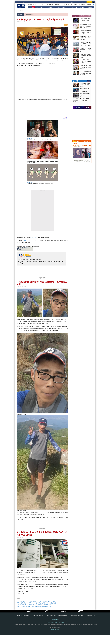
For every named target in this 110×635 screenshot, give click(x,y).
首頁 (30, 7)
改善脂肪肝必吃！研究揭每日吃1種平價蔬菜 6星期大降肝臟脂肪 (85, 26)
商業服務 (57, 4)
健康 (76, 7)
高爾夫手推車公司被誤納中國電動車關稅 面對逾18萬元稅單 (85, 38)
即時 (33, 7)
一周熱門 (82, 16)
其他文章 (20, 14)
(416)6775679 (33, 237)
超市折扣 (84, 7)
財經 (72, 7)
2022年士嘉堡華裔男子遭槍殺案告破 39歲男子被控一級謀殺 (85, 73)
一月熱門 (88, 16)
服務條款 (81, 615)
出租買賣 (63, 4)
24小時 (75, 16)
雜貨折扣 (90, 7)
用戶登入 (89, 2)
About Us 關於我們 (62, 615)
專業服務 (51, 4)
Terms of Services (74, 615)
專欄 (79, 7)
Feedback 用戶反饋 (90, 615)
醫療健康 (89, 4)
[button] (93, 5)
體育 (68, 7)
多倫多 (82, 2)
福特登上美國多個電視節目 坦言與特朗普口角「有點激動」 (85, 32)
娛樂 (59, 7)
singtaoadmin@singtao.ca (55, 625)
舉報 (67, 25)
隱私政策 (41, 615)
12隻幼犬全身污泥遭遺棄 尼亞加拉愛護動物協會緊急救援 (86, 56)
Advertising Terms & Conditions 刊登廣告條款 (55, 622)
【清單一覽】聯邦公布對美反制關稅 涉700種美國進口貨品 (85, 67)
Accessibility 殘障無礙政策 (22, 615)
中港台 (55, 7)
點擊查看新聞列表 (30, 14)
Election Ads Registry (55, 619)
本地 (45, 7)
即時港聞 (21, 10)
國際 (37, 7)
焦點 (41, 7)
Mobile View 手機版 (55, 629)
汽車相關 (70, 4)
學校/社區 (76, 4)
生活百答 (50, 7)
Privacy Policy (35, 615)
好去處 (63, 7)
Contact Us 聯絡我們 (51, 615)
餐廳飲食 (83, 4)
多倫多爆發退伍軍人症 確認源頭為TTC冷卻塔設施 (86, 50)
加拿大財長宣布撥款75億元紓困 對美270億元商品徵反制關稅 (85, 61)
